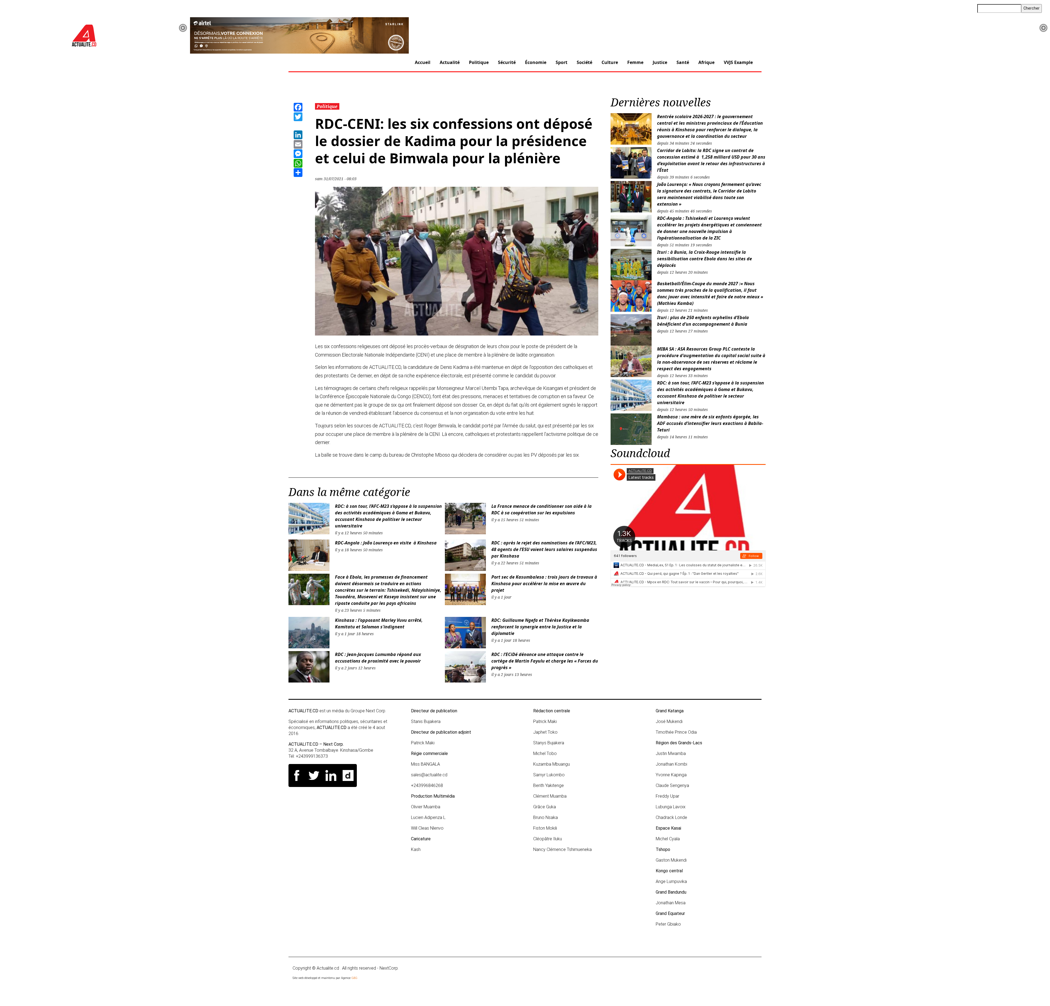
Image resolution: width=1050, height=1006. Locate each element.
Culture (610, 62)
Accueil (422, 62)
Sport (561, 62)
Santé (682, 62)
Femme (635, 62)
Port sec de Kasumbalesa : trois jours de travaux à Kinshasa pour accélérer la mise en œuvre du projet (544, 583)
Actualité (450, 62)
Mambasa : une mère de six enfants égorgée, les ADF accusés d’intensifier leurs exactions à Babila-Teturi (710, 423)
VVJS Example (738, 62)
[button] (183, 28)
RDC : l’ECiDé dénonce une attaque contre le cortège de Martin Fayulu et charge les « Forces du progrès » (544, 660)
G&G (354, 978)
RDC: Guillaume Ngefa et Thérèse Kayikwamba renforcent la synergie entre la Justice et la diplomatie (540, 626)
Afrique (706, 62)
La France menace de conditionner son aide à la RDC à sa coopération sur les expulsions (541, 509)
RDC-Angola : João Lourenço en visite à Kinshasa (386, 543)
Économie (535, 62)
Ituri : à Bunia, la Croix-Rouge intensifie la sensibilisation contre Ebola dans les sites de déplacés (704, 258)
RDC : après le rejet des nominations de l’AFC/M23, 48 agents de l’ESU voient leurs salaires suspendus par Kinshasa (544, 549)
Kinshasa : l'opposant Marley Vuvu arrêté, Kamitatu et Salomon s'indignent (379, 623)
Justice (660, 62)
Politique (479, 62)
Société (584, 62)
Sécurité (507, 62)
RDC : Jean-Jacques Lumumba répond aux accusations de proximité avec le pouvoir (378, 657)
